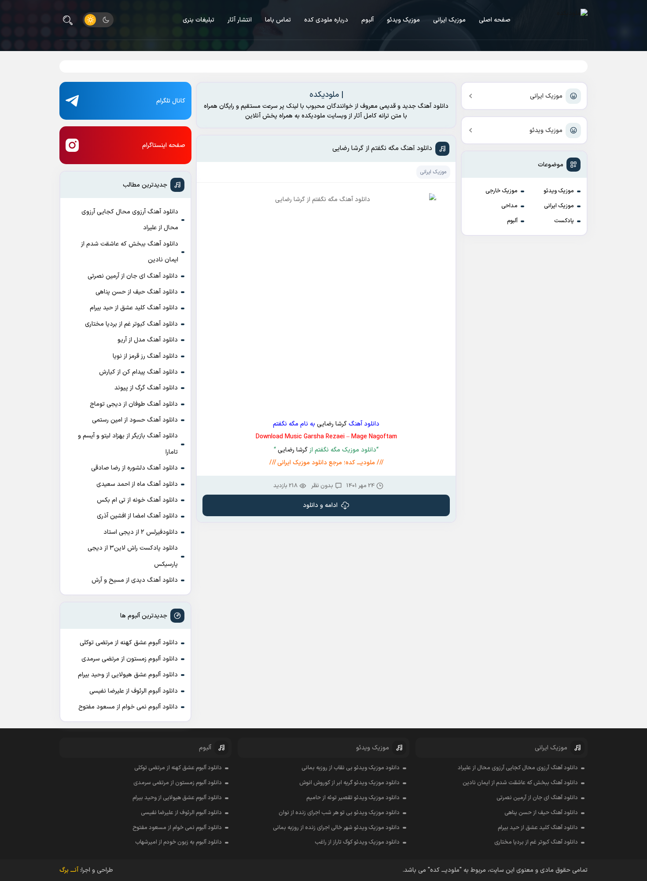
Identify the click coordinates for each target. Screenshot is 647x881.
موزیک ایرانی (449, 20)
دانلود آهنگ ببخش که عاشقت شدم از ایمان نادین (129, 251)
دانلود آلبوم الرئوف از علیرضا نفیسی (133, 691)
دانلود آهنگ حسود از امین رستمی (135, 420)
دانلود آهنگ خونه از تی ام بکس (137, 500)
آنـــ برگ (68, 870)
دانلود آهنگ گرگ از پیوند (146, 388)
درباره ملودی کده (326, 20)
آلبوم (367, 20)
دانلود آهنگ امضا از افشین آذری (137, 516)
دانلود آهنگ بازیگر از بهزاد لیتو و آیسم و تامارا (128, 443)
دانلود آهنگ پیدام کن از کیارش (138, 372)
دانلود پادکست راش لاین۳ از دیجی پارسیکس (133, 556)
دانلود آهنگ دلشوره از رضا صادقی (134, 468)
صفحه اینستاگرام (163, 145)
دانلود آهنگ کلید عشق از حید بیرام (134, 307)
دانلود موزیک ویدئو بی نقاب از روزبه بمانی (350, 768)
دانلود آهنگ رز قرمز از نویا (145, 356)
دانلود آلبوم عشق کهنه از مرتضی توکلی (129, 642)
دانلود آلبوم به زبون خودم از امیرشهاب (178, 842)
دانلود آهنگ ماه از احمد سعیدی (137, 484)
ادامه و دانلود (320, 505)
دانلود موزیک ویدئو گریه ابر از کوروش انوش (349, 782)
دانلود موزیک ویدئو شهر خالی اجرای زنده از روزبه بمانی (336, 827)
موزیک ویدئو (403, 20)
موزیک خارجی (501, 191)
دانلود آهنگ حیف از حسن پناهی (137, 292)
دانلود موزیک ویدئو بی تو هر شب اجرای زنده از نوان (339, 812)
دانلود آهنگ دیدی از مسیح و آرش (135, 580)
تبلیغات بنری (198, 20)
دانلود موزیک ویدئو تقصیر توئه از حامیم (353, 797)
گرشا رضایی (332, 424)
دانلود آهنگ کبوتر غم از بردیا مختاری (131, 324)
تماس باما (278, 20)
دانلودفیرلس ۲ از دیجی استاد (140, 532)
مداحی (509, 206)
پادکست (564, 221)
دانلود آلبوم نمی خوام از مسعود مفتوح (128, 707)
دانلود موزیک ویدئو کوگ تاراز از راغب (357, 842)
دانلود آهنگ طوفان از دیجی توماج (134, 404)
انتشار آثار (240, 20)
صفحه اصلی (495, 20)
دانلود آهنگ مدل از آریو (148, 340)
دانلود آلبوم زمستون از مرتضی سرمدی (129, 659)
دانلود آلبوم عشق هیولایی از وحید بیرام (128, 674)
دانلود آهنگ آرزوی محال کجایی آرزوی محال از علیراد (129, 219)
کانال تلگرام (170, 101)
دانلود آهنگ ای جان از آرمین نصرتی (133, 276)
